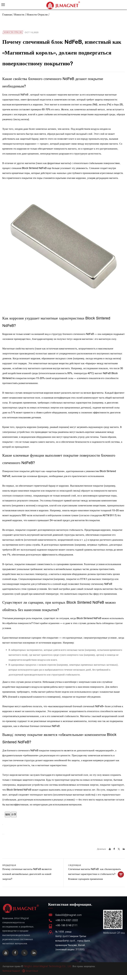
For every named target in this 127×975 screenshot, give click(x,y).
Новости (19, 14)
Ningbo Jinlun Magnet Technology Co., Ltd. (48, 966)
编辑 (7, 814)
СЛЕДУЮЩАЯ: (94, 872)
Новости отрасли (37, 14)
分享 (13, 814)
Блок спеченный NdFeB (15, 94)
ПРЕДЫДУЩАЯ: (26, 872)
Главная (7, 14)
